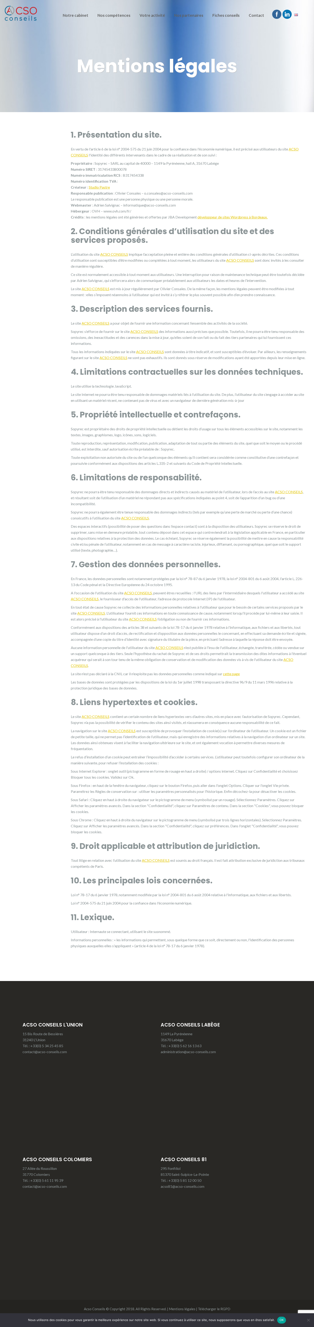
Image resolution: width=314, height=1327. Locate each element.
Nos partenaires (188, 15)
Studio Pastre (99, 187)
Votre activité (152, 15)
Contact (256, 15)
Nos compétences (113, 15)
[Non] (308, 1320)
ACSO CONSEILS (114, 254)
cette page (231, 674)
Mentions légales (182, 1309)
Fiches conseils (226, 15)
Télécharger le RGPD (214, 1309)
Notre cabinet (75, 15)
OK (282, 1320)
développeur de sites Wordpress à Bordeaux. (232, 217)
